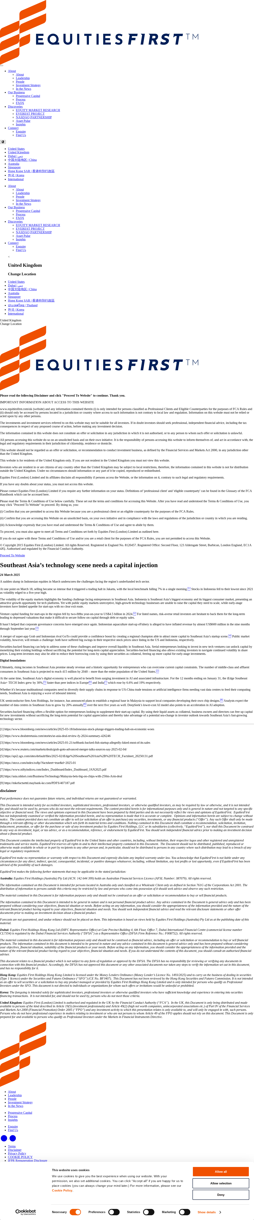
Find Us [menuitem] (21, 135)
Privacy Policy (17, 1153)
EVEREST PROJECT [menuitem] (30, 113)
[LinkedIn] (4, 1137)
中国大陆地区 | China (22, 159)
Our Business (16, 92)
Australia (13, 163)
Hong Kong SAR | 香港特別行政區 (31, 171)
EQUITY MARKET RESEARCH (38, 225)
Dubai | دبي (15, 156)
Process (20, 214)
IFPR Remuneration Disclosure (27, 1160)
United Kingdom (18, 152)
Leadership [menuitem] (23, 78)
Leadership (23, 193)
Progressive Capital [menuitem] (28, 96)
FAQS (20, 218)
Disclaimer (14, 1150)
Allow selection (221, 1183)
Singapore (14, 167)
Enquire (21, 246)
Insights (21, 239)
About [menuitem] (20, 74)
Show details (207, 1212)
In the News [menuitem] (23, 88)
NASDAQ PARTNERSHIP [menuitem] (34, 117)
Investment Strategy (28, 200)
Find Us (21, 250)
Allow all (221, 1171)
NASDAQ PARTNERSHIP (34, 232)
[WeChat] (13, 1137)
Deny (220, 1194)
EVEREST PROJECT (30, 228)
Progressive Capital (28, 211)
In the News (23, 203)
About (12, 71)
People (20, 196)
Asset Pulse (23, 235)
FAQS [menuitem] (20, 103)
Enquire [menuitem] (21, 131)
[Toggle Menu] (1, 65)
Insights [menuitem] (21, 124)
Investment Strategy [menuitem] (28, 85)
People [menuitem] (20, 81)
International (16, 179)
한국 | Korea (16, 175)
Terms (12, 1146)
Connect (13, 128)
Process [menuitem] (20, 99)
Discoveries (15, 106)
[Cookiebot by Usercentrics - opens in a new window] (25, 1212)
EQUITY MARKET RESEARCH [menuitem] (38, 110)
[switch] (114, 1212)
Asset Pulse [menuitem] (23, 120)
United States (16, 148)
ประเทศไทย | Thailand (23, 305)
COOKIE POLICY (20, 1157)
